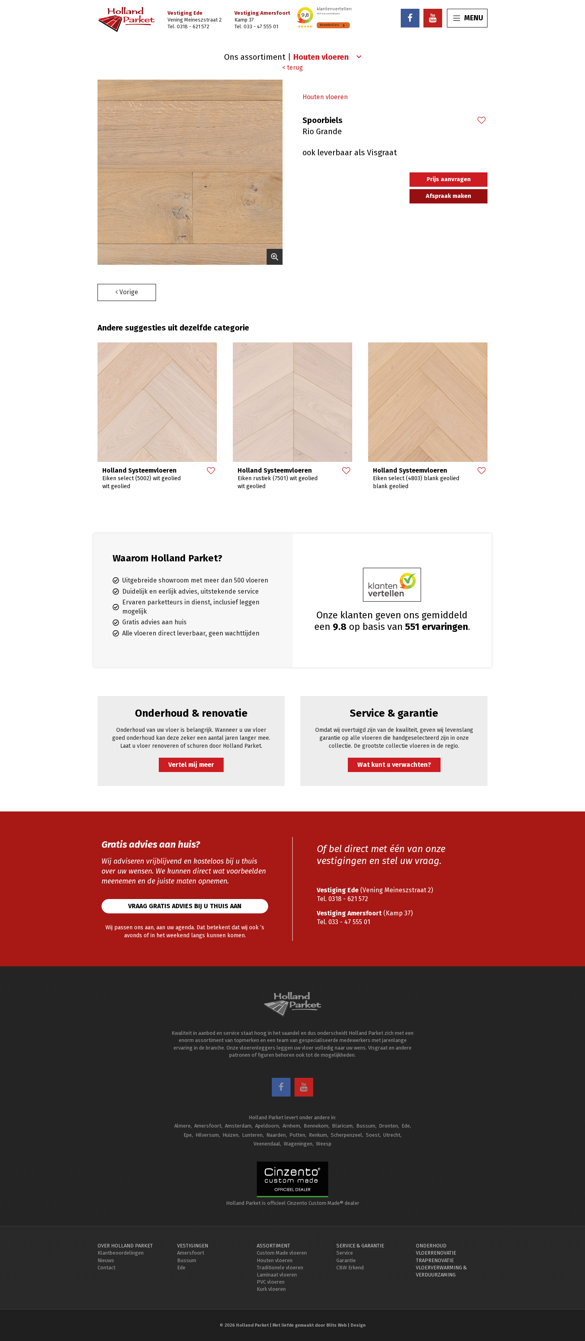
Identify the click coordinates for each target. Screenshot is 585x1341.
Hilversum (207, 1135)
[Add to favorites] (481, 121)
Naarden (276, 1135)
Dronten (388, 1126)
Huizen (230, 1135)
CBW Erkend (350, 1268)
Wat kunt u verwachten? (394, 764)
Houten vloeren (325, 97)
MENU (473, 18)
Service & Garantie (360, 1246)
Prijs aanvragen (449, 179)
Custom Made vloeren (282, 1253)
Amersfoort (207, 1126)
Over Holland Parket (125, 1246)
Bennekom (316, 1126)
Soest (373, 1135)
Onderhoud (431, 1246)
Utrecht (391, 1135)
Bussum (365, 1126)
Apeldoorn (267, 1126)
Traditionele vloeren (280, 1268)
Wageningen (298, 1144)
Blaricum (342, 1126)
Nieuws (106, 1260)
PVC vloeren (271, 1282)
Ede (406, 1126)
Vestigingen (192, 1246)
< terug (292, 67)
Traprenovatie (435, 1260)
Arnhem (291, 1126)
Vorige (128, 292)
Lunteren (252, 1135)
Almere (182, 1126)
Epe (187, 1135)
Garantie (346, 1260)
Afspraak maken (448, 195)
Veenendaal (267, 1144)
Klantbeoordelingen (121, 1253)
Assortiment (273, 1246)
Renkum (318, 1135)
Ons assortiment (254, 57)
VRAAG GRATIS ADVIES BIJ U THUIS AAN (185, 906)
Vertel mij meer (191, 764)
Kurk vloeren (271, 1289)
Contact (106, 1268)
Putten (297, 1135)
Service (344, 1253)
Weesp (324, 1144)
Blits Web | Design (346, 1325)
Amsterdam (238, 1126)
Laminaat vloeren (277, 1275)
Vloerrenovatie (436, 1253)
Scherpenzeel (346, 1135)
